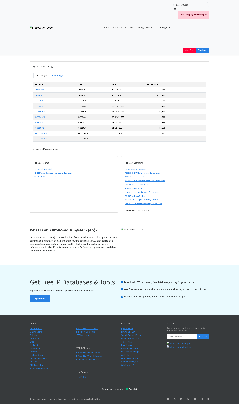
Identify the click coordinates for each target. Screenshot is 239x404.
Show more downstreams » (137, 210)
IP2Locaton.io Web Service (88, 352)
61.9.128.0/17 (40, 128)
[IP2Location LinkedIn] (208, 399)
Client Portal (36, 328)
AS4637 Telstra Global (43, 169)
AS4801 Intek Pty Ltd (133, 188)
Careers (33, 351)
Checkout (202, 50)
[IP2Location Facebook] (168, 399)
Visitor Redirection (130, 338)
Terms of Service (74, 399)
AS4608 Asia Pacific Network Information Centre (145, 180)
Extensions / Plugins (131, 351)
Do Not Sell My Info (39, 358)
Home (106, 27)
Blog (32, 341)
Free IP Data (81, 377)
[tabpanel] (119, 116)
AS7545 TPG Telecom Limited (46, 177)
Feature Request (37, 355)
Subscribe (203, 336)
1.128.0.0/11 (39, 95)
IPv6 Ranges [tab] (58, 75)
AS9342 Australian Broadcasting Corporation (143, 203)
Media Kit (34, 345)
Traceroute (126, 341)
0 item (179, 4)
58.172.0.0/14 (40, 111)
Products (128, 27)
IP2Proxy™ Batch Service (87, 359)
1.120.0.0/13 (39, 90)
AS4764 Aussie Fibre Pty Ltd (137, 184)
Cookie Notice (98, 399)
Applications (127, 328)
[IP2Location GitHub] (188, 399)
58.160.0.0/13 (40, 100)
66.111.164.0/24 (41, 133)
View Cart (189, 50)
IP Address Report (129, 358)
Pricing (140, 27)
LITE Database (82, 335)
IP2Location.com (46, 399)
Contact (34, 361)
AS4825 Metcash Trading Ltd (137, 196)
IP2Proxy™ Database (85, 331)
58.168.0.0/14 (40, 106)
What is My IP (127, 365)
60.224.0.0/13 (40, 117)
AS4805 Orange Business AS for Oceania (142, 192)
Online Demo (36, 331)
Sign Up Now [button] (39, 298)
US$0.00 (185, 4)
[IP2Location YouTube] (195, 399)
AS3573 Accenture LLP (134, 177)
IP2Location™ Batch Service (89, 356)
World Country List (130, 361)
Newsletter (35, 348)
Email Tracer (127, 345)
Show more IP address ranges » (46, 149)
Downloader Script (130, 348)
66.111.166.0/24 (41, 138)
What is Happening (39, 368)
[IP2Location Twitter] (175, 399)
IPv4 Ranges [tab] (41, 75)
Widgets (125, 355)
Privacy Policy (86, 399)
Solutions (116, 27)
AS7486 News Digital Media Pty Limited (141, 199)
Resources (151, 27)
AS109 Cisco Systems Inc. (135, 169)
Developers (35, 338)
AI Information (37, 365)
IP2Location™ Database (87, 328)
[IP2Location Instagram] (202, 399)
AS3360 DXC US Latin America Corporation (142, 173)
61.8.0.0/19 (39, 122)
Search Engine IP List (131, 335)
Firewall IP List (128, 331)
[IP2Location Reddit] (181, 399)
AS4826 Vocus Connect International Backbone (53, 173)
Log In (165, 27)
